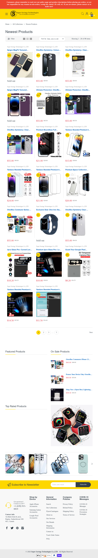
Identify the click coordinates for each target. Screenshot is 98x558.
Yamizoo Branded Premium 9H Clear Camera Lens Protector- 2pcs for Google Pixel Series (48, 289)
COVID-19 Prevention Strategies (83, 512)
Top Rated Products (15, 406)
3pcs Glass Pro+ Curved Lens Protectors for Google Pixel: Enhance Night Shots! (19, 249)
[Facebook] (6, 528)
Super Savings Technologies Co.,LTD (18, 47)
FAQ (47, 539)
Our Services (50, 518)
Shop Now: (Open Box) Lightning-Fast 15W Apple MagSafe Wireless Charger (78, 390)
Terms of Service (68, 515)
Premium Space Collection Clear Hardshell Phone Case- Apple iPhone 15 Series (77, 170)
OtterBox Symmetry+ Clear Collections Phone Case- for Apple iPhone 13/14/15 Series (19, 130)
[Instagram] (22, 528)
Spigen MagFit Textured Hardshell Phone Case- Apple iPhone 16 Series (19, 90)
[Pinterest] (17, 528)
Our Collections (51, 508)
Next (91, 332)
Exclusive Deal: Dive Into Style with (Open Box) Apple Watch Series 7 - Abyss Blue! (48, 210)
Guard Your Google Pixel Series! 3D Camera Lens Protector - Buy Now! (75, 249)
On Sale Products (60, 351)
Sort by (43, 39)
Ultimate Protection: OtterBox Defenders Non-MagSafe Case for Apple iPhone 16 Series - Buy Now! (48, 90)
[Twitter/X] (12, 528)
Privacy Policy (68, 504)
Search (48, 504)
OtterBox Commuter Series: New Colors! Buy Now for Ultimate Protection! (18, 210)
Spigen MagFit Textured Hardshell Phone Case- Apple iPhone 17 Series (19, 50)
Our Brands (50, 522)
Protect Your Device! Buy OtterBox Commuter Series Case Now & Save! (79, 375)
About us (49, 515)
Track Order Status (52, 535)
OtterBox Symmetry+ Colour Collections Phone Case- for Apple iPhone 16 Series (47, 50)
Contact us (49, 531)
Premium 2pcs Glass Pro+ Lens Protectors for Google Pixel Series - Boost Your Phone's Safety (49, 249)
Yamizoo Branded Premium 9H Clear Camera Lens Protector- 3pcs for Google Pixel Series (19, 289)
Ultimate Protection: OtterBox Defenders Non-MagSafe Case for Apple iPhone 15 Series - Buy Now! (77, 90)
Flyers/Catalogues (52, 511)
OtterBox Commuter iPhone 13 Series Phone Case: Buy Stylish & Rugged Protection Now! (78, 360)
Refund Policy (68, 508)
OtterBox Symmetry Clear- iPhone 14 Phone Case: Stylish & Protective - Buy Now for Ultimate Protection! (77, 210)
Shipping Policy (68, 511)
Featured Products (15, 351)
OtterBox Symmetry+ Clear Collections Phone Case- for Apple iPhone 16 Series (76, 50)
